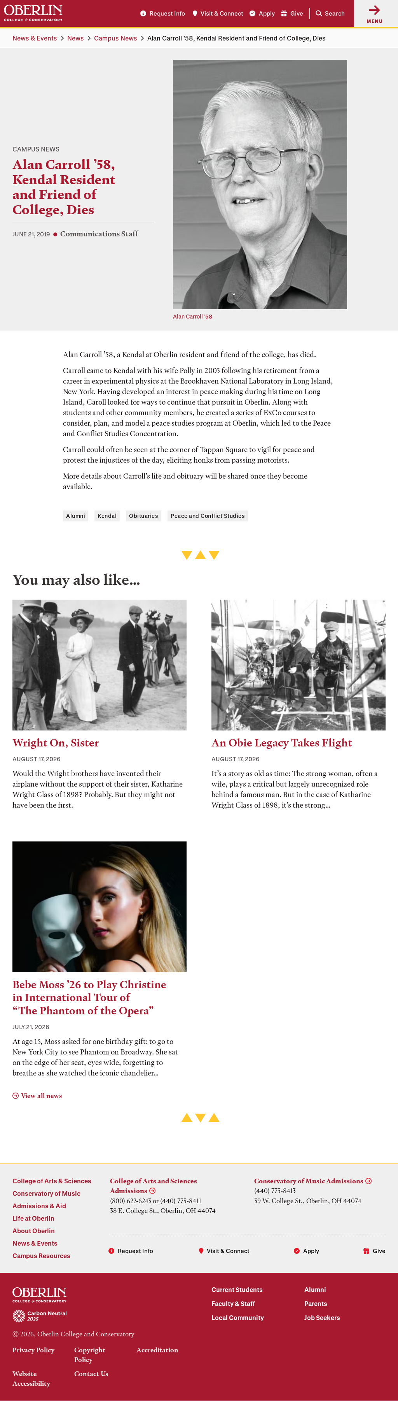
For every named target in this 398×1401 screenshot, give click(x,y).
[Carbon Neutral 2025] (99, 1316)
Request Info (167, 13)
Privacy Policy (33, 1350)
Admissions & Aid (39, 1205)
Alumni (75, 515)
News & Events (34, 38)
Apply (267, 13)
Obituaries (143, 515)
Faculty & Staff (233, 1303)
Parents (315, 1303)
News (75, 38)
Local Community (237, 1317)
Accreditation (157, 1350)
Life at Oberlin (33, 1218)
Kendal (107, 515)
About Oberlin (33, 1230)
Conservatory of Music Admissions (308, 1181)
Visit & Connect (222, 13)
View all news (41, 1096)
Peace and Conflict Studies (208, 515)
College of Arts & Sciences (51, 1181)
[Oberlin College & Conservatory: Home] (33, 13)
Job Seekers (322, 1317)
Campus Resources (41, 1255)
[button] (328, 13)
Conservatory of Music (46, 1193)
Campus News (115, 38)
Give (296, 13)
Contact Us (91, 1374)
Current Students (237, 1289)
